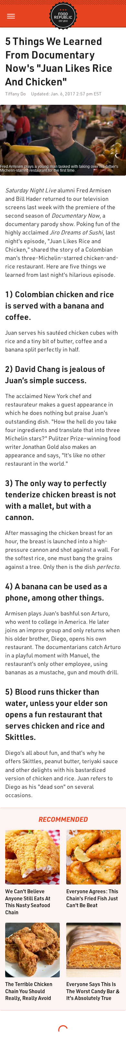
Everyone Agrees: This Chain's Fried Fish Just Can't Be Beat (92, 898)
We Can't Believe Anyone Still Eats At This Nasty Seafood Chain (27, 902)
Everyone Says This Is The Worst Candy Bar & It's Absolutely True (93, 991)
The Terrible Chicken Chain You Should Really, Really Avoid (28, 991)
